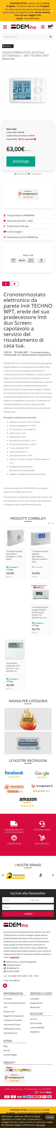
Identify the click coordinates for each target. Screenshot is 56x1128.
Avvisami (21, 161)
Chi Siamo (8, 998)
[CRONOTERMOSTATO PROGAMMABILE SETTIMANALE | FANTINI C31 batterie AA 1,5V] (40, 593)
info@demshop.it (13, 965)
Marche (7, 1050)
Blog (5, 1046)
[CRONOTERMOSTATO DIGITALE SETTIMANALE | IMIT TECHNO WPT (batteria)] (28, 90)
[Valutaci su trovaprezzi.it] (28, 194)
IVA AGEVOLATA (10, 1033)
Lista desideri (35, 174)
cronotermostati (28, 743)
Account (33, 1019)
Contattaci (34, 998)
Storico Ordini (36, 1023)
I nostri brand (28, 864)
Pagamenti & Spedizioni (14, 1016)
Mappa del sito (36, 1003)
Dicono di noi (9, 1011)
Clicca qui (40, 1125)
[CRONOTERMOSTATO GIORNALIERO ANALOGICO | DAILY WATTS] (15, 537)
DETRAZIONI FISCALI (12, 1029)
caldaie (28, 719)
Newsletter (34, 1032)
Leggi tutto (14, 957)
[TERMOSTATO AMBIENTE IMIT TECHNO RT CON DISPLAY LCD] (15, 649)
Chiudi (50, 1117)
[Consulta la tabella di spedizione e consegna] (35, 139)
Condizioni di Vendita (13, 1020)
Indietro (8, 46)
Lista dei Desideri (37, 1027)
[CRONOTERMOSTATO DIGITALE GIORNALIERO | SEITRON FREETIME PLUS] (40, 537)
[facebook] (5, 985)
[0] (51, 28)
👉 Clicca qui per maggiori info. (33, 13)
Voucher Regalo (10, 1054)
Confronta (21, 174)
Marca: (9, 129)
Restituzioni (35, 1007)
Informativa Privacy (12, 1024)
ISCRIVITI (28, 914)
